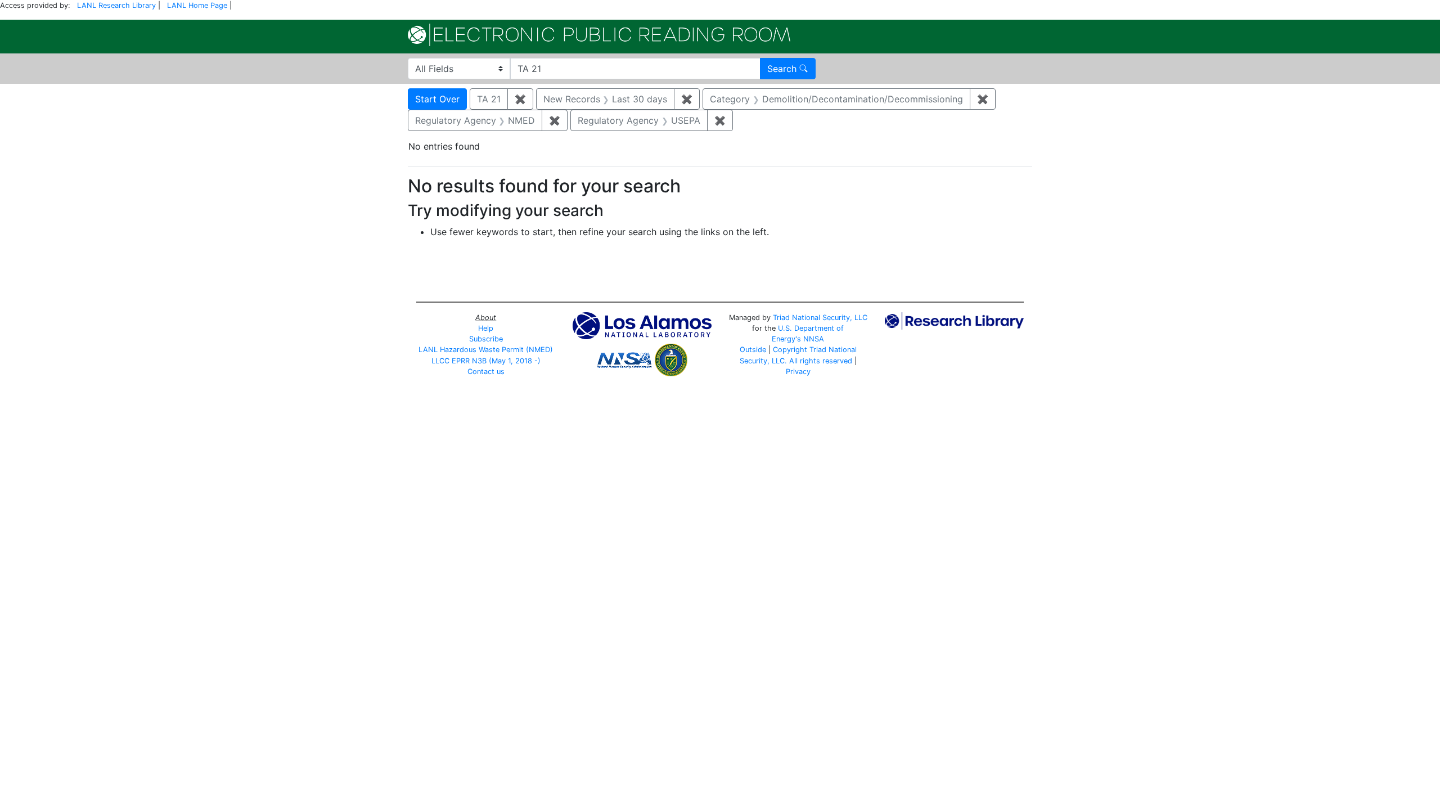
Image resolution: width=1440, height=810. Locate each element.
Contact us (486, 371)
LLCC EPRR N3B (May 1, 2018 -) (486, 361)
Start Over (437, 99)
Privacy (798, 371)
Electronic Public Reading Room (599, 35)
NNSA (813, 339)
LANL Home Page (197, 5)
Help (485, 328)
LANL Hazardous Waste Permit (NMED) (485, 349)
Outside (753, 349)
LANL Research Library (116, 5)
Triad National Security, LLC (820, 317)
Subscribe (486, 339)
